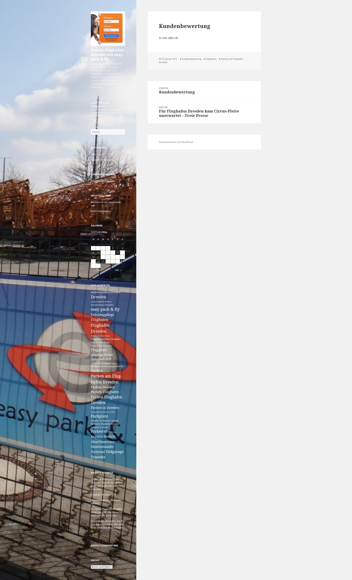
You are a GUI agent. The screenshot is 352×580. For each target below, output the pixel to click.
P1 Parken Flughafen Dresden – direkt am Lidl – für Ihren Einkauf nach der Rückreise (107, 512)
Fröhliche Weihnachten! (103, 494)
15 (122, 252)
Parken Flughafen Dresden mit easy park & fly (107, 54)
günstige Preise (102, 355)
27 (113, 261)
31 (98, 265)
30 (93, 265)
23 (93, 261)
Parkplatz (99, 416)
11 (103, 252)
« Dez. (98, 270)
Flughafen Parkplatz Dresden (101, 346)
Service (97, 436)
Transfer (98, 457)
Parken (97, 370)
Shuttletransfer (102, 446)
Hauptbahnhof (101, 359)
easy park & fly (105, 309)
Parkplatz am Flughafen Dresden (105, 420)
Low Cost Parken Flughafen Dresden (104, 363)
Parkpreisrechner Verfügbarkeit (107, 108)
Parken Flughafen (105, 392)
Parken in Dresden (105, 407)
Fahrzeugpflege (102, 315)
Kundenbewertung (191, 58)
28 (117, 261)
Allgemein (96, 154)
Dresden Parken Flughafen (102, 305)
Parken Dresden (103, 387)
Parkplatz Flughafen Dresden (105, 424)
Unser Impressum (100, 211)
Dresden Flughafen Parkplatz (101, 302)
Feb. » (118, 270)
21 (117, 256)
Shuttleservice (103, 441)
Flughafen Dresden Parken (100, 336)
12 (108, 252)
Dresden (98, 296)
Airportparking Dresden (106, 292)
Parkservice (101, 431)
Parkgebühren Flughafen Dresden (103, 412)
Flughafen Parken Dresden (100, 342)
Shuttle (110, 436)
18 (103, 256)
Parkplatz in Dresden (100, 427)
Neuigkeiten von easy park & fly (107, 366)
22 (122, 256)
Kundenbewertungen (102, 159)
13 (113, 252)
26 (108, 261)
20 (113, 256)
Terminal (98, 452)
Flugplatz (99, 349)
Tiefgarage (115, 451)
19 (108, 256)
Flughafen (99, 319)
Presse (113, 432)
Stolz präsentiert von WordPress (176, 142)
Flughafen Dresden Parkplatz (105, 339)
